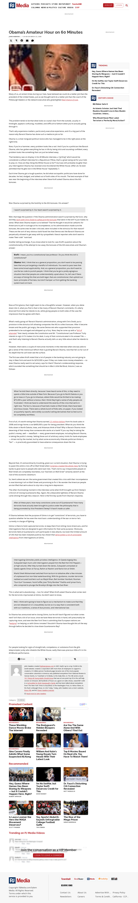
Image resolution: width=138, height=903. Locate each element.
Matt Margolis (69, 791)
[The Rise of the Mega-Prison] (76, 807)
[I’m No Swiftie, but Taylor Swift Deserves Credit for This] (48, 774)
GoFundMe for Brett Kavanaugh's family (41, 683)
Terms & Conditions (103, 896)
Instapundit (65, 4)
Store (55, 4)
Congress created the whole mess (64, 466)
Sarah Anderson (70, 822)
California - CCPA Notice (121, 896)
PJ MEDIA (21, 700)
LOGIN (119, 5)
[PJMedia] (19, 5)
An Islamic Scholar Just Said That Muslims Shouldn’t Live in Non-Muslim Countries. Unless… (109, 111)
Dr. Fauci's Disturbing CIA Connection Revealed (75, 786)
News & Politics (49, 8)
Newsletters (65, 896)
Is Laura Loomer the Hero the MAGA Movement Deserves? (20, 821)
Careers (81, 896)
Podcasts (46, 4)
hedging (12, 623)
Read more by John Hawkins (36, 694)
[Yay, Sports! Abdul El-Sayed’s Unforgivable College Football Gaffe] (48, 807)
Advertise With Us (103, 892)
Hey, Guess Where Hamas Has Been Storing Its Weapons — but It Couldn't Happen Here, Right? (20, 788)
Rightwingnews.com (47, 666)
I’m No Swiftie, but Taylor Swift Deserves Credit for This (47, 787)
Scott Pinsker (14, 827)
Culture (62, 8)
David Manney (41, 794)
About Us (82, 892)
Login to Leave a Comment (48, 855)
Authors (35, 4)
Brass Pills (27, 690)
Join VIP (108, 5)
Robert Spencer (15, 796)
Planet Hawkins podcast (45, 690)
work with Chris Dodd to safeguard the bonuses (36, 219)
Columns (35, 8)
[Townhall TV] (78, 3)
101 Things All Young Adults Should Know (38, 678)
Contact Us (65, 892)
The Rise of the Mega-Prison (72, 818)
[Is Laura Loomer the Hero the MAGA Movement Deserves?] (21, 807)
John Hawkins (14, 37)
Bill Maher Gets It (100, 104)
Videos (70, 8)
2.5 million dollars (57, 421)
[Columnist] (17, 670)
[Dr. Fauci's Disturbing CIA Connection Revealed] (76, 774)
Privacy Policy (119, 892)
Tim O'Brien (40, 827)
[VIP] (77, 7)
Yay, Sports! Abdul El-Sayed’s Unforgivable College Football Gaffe (48, 821)
